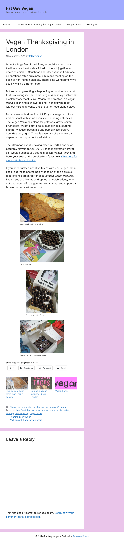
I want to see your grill (21, 416)
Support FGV (74, 24)
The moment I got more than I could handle (15, 394)
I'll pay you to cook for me (23, 407)
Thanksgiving (22, 413)
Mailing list (92, 24)
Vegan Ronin (61, 391)
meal (38, 410)
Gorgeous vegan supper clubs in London (39, 394)
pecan (45, 410)
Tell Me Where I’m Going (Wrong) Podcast (38, 24)
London (31, 410)
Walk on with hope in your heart (26, 420)
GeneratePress (80, 536)
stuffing (10, 413)
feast (23, 410)
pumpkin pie (56, 410)
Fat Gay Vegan (19, 8)
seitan (66, 410)
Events (6, 24)
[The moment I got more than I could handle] (17, 383)
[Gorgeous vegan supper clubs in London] (41, 383)
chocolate (15, 410)
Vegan (64, 407)
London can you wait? (48, 407)
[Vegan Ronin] (66, 383)
